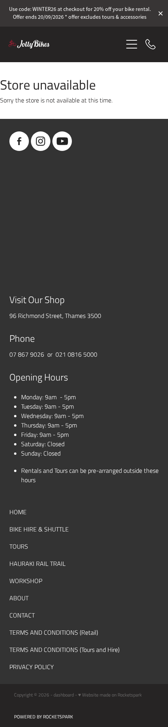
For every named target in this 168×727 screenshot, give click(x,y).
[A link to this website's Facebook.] (19, 141)
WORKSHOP (25, 580)
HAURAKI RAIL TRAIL (37, 563)
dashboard (64, 694)
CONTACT (22, 615)
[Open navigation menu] (131, 44)
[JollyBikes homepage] (65, 44)
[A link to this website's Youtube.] (62, 141)
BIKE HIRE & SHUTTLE (39, 529)
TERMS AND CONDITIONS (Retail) (53, 632)
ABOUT (19, 598)
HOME (18, 512)
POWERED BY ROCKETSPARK (43, 716)
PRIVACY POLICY (31, 666)
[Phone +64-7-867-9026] (150, 44)
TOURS (18, 546)
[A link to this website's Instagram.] (40, 141)
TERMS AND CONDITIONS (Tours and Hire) (64, 649)
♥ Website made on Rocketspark (110, 694)
